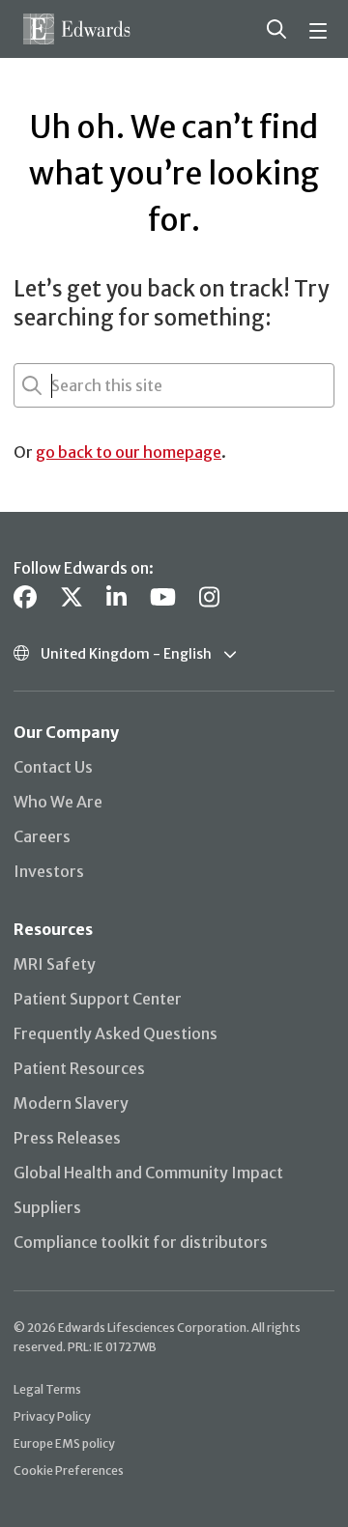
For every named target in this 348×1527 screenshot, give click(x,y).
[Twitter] (71, 597)
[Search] (276, 28)
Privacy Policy (52, 1416)
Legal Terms (47, 1389)
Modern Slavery (71, 1103)
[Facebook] (25, 597)
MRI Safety (55, 964)
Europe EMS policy (64, 1443)
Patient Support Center (98, 998)
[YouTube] (163, 597)
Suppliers (47, 1207)
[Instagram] (209, 597)
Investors (49, 871)
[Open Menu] (321, 29)
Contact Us (53, 767)
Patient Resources (79, 1068)
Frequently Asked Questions (116, 1033)
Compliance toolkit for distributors (141, 1242)
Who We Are (58, 801)
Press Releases (67, 1137)
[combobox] (53, 385)
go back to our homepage (128, 452)
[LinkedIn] (116, 597)
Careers (42, 836)
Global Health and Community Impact (148, 1172)
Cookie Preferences (69, 1470)
